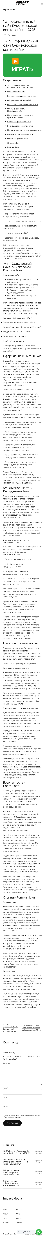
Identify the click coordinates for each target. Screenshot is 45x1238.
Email (5, 1097)
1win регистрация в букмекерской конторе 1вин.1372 (11, 1183)
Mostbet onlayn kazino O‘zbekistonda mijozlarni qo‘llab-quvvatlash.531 (31, 1027)
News (13, 35)
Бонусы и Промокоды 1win (19, 121)
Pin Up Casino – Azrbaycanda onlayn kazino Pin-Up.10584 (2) (16, 1152)
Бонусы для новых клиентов (20, 126)
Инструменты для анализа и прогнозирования (20, 116)
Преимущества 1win (16, 91)
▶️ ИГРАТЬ (22, 65)
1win (28, 157)
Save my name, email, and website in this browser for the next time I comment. (22, 1117)
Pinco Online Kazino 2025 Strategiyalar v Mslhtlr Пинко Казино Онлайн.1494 (15, 1162)
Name (5, 1088)
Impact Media (9, 9)
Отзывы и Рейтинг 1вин (17, 138)
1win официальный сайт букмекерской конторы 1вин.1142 (10, 1027)
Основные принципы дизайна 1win (22, 104)
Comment (7, 1063)
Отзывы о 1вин (13, 143)
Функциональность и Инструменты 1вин (16, 109)
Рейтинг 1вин (13, 147)
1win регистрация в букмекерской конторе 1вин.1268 (11, 1172)
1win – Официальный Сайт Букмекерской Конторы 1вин (20, 86)
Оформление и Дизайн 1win (19, 100)
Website (5, 1106)
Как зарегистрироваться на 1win (21, 96)
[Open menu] (40, 9)
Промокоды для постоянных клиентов (24, 130)
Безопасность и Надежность (20, 134)
